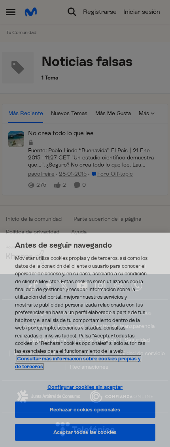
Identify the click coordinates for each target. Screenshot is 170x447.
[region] (85, 340)
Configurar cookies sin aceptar (85, 387)
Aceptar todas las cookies (85, 432)
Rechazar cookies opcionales (85, 410)
